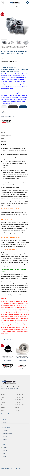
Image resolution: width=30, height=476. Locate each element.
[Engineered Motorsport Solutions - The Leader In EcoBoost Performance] (15, 2)
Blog (4, 453)
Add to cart (13, 107)
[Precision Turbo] (6, 121)
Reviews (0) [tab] (3, 141)
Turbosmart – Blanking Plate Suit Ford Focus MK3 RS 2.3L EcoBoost (7, 359)
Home (2, 46)
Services (5, 450)
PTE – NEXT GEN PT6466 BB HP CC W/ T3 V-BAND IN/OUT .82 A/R (22, 359)
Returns (5, 436)
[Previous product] (5, 58)
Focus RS (18, 46)
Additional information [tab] (6, 135)
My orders (5, 422)
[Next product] (2, 58)
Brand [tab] (2, 138)
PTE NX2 (12, 116)
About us (5, 447)
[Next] (26, 24)
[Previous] (3, 24)
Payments (5, 430)
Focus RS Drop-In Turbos (19, 47)
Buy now (23, 107)
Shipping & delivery (7, 433)
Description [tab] (3, 132)
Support (5, 439)
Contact (5, 456)
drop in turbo (6, 114)
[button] (2, 2)
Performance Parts (10, 46)
